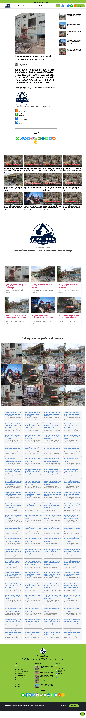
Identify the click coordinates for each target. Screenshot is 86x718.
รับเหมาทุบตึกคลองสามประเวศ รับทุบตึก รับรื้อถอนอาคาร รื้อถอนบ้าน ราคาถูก (13, 482)
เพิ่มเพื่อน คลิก (22, 114)
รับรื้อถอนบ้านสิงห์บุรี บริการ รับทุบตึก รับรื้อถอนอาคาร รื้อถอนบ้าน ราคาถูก (74, 42)
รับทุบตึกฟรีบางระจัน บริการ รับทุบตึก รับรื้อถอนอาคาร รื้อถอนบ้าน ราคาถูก (72, 574)
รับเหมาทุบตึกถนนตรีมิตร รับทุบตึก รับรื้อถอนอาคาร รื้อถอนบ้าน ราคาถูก (33, 494)
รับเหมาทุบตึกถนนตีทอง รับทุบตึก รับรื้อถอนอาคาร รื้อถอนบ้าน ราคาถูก (33, 632)
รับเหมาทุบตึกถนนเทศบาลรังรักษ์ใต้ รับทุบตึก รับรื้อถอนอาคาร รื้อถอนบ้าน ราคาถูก (13, 609)
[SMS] (35, 138)
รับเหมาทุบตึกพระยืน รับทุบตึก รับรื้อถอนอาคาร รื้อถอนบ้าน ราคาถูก (72, 169)
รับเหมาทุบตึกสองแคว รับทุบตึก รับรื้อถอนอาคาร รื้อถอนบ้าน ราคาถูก (32, 609)
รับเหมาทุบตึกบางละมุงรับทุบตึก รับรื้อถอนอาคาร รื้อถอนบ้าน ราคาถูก (13, 621)
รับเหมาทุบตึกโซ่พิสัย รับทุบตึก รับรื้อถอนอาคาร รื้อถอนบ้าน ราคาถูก (13, 471)
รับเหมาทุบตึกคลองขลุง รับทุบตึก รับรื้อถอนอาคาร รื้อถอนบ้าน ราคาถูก (52, 539)
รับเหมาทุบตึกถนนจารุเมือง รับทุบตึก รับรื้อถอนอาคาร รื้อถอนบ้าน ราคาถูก (72, 482)
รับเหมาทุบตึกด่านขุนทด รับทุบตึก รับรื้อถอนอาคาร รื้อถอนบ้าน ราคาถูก (52, 482)
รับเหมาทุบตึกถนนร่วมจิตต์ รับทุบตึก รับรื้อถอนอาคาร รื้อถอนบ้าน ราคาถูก (52, 597)
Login (46, 6)
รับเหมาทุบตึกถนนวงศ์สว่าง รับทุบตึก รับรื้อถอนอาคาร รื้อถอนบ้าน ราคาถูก (33, 528)
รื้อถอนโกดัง (19, 87)
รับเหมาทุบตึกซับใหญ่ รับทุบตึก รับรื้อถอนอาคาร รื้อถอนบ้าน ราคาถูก (47, 680)
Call (78, 5)
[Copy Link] (35, 142)
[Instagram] (32, 138)
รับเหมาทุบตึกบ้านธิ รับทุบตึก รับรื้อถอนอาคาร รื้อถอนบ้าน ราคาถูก (32, 597)
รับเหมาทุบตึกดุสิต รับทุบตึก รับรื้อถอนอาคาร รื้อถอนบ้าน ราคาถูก (71, 414)
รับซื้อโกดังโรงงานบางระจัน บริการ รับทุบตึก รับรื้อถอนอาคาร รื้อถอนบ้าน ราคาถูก (33, 207)
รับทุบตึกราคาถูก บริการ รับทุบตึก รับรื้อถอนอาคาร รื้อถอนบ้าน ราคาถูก (42, 317)
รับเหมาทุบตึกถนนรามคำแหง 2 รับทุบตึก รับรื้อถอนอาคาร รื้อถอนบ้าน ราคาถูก (13, 505)
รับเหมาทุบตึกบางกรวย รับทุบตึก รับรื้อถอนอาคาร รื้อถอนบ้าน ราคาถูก (72, 189)
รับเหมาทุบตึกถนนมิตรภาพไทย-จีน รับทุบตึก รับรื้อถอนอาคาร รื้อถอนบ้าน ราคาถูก (71, 585)
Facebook (21, 118)
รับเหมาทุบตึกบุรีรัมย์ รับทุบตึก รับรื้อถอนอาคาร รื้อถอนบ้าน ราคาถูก (72, 551)
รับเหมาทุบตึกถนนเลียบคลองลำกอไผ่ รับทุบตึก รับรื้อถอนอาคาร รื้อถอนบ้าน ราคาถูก (13, 539)
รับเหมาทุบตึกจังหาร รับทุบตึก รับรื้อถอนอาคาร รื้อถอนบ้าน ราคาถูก (13, 528)
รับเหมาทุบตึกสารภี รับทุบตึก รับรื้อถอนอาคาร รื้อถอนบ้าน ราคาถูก (72, 448)
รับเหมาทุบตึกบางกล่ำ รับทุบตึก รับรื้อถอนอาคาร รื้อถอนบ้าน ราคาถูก (74, 24)
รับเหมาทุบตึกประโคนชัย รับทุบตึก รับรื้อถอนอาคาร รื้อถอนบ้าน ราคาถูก (52, 414)
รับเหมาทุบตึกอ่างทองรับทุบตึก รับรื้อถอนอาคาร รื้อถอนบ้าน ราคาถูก (33, 517)
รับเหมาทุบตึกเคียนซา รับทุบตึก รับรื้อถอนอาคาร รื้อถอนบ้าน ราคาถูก (32, 459)
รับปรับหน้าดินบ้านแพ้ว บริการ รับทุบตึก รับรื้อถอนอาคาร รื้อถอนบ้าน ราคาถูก (72, 528)
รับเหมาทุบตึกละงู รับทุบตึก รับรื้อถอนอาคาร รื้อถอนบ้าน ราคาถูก (52, 551)
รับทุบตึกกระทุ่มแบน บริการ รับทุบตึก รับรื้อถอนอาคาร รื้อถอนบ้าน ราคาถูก (13, 189)
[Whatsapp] (46, 138)
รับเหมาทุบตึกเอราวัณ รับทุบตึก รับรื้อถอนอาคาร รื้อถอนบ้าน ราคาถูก (12, 562)
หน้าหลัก (19, 6)
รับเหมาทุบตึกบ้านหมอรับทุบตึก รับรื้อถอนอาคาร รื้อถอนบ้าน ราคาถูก (12, 437)
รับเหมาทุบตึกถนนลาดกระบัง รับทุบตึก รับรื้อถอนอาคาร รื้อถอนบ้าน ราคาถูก (52, 425)
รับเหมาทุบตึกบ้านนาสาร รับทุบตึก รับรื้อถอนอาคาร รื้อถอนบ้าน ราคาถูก (47, 685)
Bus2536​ (21, 115)
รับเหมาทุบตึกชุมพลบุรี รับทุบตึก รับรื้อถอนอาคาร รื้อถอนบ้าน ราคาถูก (33, 551)
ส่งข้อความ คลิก (22, 122)
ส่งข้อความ (21, 123)
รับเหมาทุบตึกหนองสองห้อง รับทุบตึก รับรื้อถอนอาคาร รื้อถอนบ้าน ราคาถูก (32, 482)
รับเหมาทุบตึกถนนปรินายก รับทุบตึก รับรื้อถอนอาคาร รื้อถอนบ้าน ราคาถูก (52, 448)
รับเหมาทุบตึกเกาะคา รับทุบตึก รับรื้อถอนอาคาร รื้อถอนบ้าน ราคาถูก (33, 169)
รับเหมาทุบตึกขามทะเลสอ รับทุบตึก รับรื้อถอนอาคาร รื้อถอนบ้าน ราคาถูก (13, 170)
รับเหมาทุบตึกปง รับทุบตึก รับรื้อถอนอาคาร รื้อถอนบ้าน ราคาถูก (33, 505)
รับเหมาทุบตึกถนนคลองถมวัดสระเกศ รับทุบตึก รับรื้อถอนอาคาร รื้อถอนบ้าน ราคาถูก (33, 621)
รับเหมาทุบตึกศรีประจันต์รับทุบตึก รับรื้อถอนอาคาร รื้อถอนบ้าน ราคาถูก (33, 414)
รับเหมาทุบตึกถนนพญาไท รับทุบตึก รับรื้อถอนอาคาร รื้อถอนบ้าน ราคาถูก (52, 207)
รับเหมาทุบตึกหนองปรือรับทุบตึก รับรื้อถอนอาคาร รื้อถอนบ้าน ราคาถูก (13, 414)
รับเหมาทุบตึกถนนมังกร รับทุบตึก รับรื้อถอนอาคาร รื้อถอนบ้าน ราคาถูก (13, 207)
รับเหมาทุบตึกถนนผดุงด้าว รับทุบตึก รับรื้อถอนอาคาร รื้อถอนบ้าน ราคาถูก (52, 494)
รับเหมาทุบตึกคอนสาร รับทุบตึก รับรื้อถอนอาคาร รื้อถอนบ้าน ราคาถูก (52, 505)
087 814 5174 (80, 6)
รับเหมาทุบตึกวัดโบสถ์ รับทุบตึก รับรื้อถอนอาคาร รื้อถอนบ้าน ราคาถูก (52, 169)
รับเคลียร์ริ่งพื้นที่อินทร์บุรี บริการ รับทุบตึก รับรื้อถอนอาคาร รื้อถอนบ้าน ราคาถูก (16, 286)
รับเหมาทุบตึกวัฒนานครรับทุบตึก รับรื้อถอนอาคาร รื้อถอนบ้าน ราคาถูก (72, 597)
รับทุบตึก (32, 87)
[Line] (17, 138)
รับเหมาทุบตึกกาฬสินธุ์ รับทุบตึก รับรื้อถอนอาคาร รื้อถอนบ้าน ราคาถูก (46, 676)
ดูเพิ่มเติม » (8, 292)
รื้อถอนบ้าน (33, 89)
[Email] (39, 138)
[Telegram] (50, 138)
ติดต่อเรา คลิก (21, 110)
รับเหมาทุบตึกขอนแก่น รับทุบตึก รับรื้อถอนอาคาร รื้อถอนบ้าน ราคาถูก (33, 189)
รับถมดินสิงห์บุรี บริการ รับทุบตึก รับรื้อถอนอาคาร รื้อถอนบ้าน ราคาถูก (74, 15)
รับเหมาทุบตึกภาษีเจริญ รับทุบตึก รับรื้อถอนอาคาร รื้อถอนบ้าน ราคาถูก (13, 585)
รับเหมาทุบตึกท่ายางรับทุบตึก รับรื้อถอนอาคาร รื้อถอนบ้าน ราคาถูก (52, 609)
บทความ (34, 6)
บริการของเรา (26, 6)
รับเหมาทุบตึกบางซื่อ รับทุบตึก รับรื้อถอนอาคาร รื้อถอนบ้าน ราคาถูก (72, 494)
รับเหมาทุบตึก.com (21, 104)
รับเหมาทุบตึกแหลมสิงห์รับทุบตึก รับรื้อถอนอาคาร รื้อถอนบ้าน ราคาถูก (72, 207)
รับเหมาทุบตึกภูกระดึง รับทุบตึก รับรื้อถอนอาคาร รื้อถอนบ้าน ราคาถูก (71, 471)
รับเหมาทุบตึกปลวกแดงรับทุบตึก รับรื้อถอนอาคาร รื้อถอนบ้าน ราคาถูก (13, 517)
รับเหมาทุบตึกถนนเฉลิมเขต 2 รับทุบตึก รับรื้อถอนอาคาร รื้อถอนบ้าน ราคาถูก (52, 632)
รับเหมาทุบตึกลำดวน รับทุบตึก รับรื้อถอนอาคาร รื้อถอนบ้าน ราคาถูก (33, 448)
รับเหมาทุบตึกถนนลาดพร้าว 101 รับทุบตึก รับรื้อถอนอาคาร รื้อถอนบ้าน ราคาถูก (13, 574)
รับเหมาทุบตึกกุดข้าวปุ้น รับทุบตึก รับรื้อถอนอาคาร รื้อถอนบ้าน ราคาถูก (52, 528)
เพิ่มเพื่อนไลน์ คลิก (61, 670)
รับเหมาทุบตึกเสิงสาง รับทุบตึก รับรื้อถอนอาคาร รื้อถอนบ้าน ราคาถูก (52, 517)
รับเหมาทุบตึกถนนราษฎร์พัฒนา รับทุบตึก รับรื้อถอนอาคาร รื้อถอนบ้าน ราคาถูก (13, 459)
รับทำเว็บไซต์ (30, 705)
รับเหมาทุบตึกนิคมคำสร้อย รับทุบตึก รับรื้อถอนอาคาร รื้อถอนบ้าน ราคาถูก (47, 671)
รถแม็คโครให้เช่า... (23, 119)
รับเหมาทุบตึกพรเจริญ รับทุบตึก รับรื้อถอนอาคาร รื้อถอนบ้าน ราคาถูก (33, 471)
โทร (59, 667)
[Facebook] (21, 138)
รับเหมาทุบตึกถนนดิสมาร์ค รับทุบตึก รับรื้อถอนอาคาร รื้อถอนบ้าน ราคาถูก (13, 551)
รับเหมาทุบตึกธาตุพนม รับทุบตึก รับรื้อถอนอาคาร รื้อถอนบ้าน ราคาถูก (74, 50)
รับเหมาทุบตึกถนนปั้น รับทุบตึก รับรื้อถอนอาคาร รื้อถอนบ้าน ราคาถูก (13, 597)
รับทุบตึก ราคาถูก (26, 89)
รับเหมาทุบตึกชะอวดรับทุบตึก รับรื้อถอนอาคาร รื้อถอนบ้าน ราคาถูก (74, 33)
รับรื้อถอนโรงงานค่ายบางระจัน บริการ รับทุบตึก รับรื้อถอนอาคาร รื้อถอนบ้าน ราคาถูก (72, 621)
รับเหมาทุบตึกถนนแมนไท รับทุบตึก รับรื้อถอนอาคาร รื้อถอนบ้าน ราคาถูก (13, 425)
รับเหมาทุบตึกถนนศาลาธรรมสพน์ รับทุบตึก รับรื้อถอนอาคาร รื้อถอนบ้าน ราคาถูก (33, 562)
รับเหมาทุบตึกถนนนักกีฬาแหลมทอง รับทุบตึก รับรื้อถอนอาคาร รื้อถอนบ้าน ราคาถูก (52, 471)
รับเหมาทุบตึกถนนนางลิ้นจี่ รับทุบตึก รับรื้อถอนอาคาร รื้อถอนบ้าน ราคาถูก (33, 574)
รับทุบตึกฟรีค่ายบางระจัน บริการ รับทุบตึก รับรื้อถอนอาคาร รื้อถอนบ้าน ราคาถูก (68, 286)
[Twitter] (28, 138)
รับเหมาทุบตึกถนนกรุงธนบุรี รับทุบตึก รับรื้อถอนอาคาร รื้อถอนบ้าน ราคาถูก (52, 621)
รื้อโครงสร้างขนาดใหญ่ (48, 87)
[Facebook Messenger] (25, 138)
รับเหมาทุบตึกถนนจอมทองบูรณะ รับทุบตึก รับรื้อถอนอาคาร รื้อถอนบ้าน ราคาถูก (52, 189)
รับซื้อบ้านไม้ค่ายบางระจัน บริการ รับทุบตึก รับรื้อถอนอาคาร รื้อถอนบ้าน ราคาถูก (16, 317)
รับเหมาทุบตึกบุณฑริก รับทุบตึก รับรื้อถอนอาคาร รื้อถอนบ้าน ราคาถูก (52, 562)
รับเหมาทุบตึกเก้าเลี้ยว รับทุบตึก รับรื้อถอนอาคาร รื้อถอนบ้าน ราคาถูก (72, 539)
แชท (59, 676)
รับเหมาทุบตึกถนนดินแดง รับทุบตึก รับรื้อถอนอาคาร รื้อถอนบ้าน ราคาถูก (13, 494)
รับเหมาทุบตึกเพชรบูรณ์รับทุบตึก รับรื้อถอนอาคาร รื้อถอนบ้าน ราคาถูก (72, 505)
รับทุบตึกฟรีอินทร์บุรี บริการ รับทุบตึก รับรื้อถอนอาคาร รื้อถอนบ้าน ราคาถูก (68, 317)
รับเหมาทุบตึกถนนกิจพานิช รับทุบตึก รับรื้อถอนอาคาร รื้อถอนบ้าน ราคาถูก (52, 437)
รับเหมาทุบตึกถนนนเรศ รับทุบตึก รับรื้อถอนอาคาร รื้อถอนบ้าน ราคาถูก (33, 437)
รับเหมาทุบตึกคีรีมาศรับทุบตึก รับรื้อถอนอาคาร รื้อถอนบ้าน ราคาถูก (72, 459)
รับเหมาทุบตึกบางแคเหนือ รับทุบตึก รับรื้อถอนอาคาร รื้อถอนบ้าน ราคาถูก (72, 632)
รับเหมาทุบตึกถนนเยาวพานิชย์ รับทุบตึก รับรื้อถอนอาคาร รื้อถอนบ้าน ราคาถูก (52, 574)
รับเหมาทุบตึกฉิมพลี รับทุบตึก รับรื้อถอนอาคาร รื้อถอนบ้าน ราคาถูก (72, 562)
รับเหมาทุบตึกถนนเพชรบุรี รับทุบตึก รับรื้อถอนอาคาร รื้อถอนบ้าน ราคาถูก (42, 286)
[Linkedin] (43, 138)
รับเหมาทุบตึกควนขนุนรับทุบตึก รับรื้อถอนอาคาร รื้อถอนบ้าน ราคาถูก (32, 425)
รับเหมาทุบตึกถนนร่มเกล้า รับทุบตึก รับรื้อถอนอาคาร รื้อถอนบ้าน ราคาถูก (13, 632)
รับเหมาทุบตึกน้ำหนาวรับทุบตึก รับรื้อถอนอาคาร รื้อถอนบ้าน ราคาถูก (13, 448)
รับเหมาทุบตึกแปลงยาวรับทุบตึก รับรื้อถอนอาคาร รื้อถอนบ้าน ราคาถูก (33, 539)
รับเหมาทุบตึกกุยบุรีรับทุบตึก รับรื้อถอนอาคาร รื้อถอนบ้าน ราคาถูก (72, 437)
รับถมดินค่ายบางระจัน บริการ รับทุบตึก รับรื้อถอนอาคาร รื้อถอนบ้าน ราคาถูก (47, 668)
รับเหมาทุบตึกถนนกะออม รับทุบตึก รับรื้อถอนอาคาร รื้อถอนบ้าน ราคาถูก (72, 425)
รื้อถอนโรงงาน (25, 87)
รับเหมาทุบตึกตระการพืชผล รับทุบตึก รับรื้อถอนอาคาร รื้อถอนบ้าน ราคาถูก (52, 585)
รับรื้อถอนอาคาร (38, 87)
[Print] (54, 138)
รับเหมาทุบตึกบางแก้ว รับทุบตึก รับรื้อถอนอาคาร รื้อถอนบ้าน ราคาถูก (71, 609)
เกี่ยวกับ (40, 6)
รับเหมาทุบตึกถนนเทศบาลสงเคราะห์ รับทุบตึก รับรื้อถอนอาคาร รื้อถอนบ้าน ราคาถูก (52, 459)
